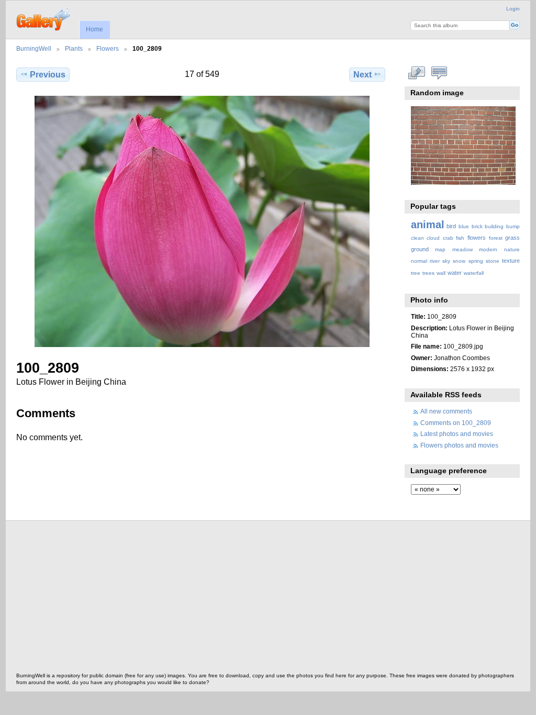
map (440, 249)
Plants (74, 48)
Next (362, 74)
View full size (416, 73)
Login (513, 9)
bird (451, 226)
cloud (433, 238)
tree (415, 273)
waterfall (474, 273)
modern (488, 249)
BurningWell (33, 48)
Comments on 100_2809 (455, 422)
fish (460, 238)
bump (513, 226)
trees (428, 273)
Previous (47, 74)
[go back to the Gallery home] (44, 18)
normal (419, 261)
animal (427, 224)
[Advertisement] (268, 599)
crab (448, 238)
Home (94, 29)
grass (512, 237)
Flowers (107, 48)
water (455, 273)
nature (512, 249)
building (494, 226)
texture (511, 261)
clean (417, 238)
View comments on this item (439, 73)
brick (477, 226)
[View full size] (201, 221)
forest (495, 238)
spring (475, 261)
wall (441, 273)
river (435, 261)
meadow (462, 249)
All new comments (446, 411)
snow (459, 261)
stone (492, 261)
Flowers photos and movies (459, 445)
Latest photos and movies (456, 433)
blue (464, 226)
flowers (476, 237)
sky (446, 261)
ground (420, 249)
